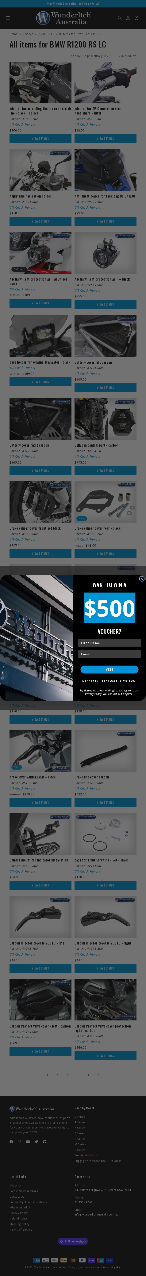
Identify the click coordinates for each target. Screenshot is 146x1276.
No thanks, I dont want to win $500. (109, 680)
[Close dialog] (142, 579)
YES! (109, 669)
